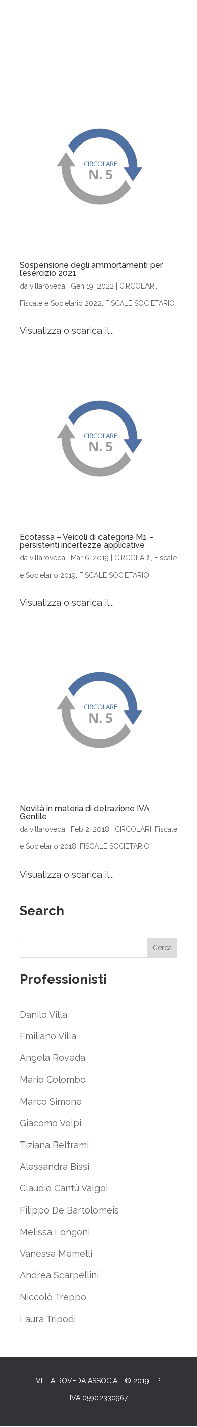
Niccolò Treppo (53, 1297)
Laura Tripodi (48, 1319)
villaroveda (47, 286)
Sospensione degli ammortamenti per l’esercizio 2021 (91, 269)
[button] (21, 1415)
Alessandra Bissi (54, 1166)
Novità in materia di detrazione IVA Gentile (85, 812)
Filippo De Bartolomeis (69, 1210)
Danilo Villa (43, 1014)
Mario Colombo (53, 1079)
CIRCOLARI (137, 286)
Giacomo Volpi (50, 1123)
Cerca (162, 948)
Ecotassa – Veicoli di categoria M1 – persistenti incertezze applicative (87, 541)
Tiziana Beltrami (54, 1144)
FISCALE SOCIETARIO (140, 303)
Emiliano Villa (48, 1036)
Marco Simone (51, 1101)
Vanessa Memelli (56, 1253)
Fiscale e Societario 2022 (61, 303)
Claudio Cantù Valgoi (64, 1188)
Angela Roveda (52, 1057)
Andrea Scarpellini (59, 1275)
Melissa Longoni (55, 1232)
